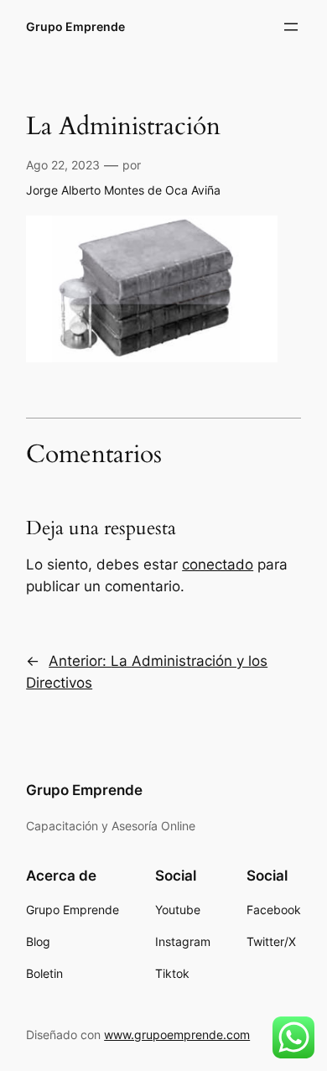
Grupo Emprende (75, 26)
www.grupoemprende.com (177, 1034)
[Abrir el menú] (291, 27)
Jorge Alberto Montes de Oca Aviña (123, 190)
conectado (217, 564)
